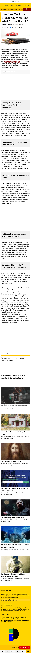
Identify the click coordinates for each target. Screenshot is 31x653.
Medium (14, 27)
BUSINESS (18, 5)
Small (7, 27)
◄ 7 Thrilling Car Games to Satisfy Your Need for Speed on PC (16, 9)
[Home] (28, 652)
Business (4, 24)
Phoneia (15, 1)
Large (20, 27)
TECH (12, 5)
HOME (6, 5)
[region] (15, 86)
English (10, 24)
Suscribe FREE (25, 647)
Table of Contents (10, 72)
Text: (2, 27)
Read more (16, 597)
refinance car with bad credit (12, 61)
